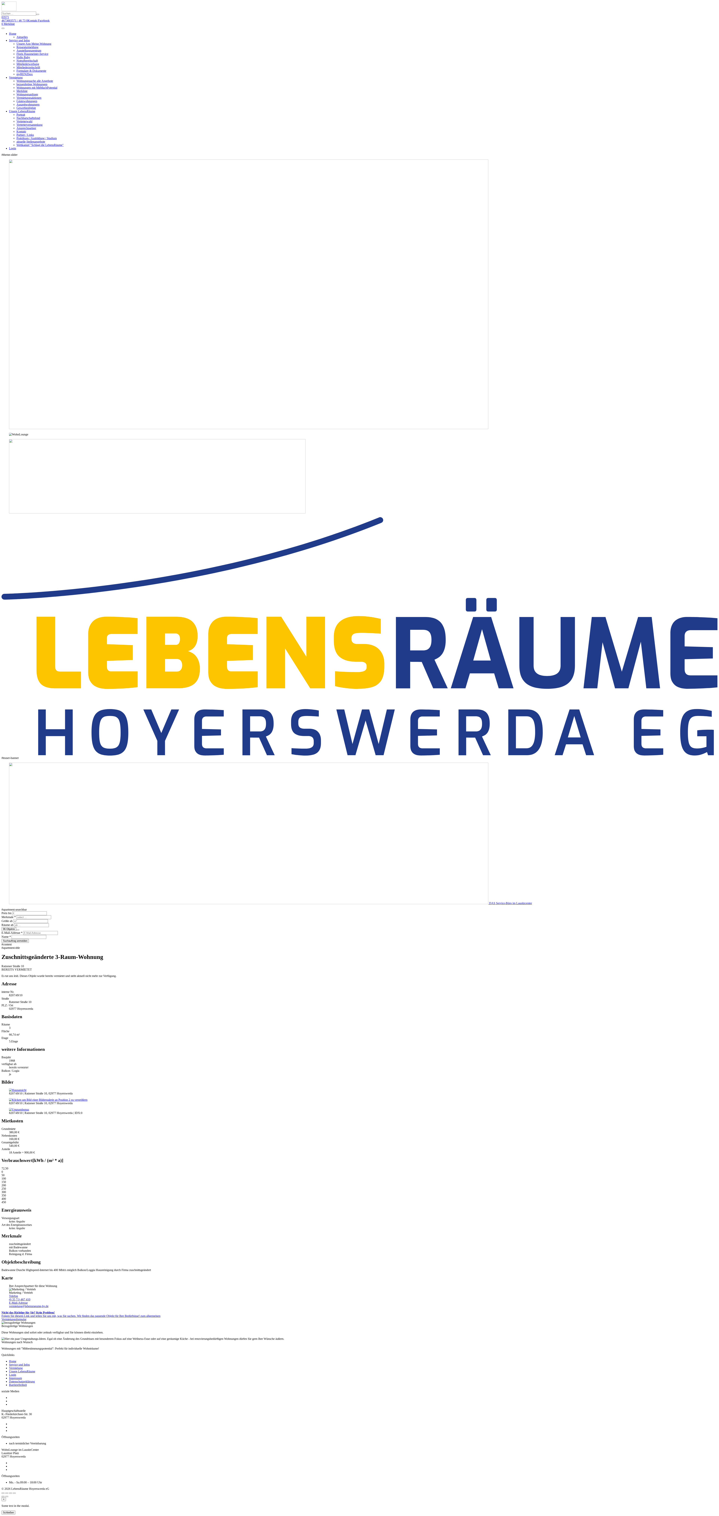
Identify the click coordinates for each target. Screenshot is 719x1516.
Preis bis (6, 913)
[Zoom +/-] (14, 1493)
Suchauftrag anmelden (15, 940)
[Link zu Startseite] (8, 9)
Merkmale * (8, 917)
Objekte (9, 929)
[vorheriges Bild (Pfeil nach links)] (2, 1496)
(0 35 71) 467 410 (19, 1297)
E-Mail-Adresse (18, 1302)
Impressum (15, 1378)
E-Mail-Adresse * (11, 932)
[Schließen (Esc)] (2, 1493)
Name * (6, 936)
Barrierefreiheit (18, 1384)
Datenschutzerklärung (22, 1381)
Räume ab (7, 925)
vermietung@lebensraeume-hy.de (28, 1304)
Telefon (13, 1296)
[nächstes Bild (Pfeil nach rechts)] (6, 1496)
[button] (2, 28)
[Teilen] (6, 1493)
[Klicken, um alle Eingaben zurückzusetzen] (17, 929)
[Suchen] (37, 14)
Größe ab (7, 921)
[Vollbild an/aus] (10, 1493)
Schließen (8, 1512)
